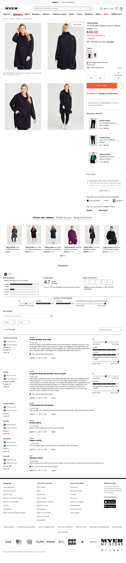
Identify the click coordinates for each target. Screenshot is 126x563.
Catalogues (7, 509)
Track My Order (8, 487)
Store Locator (42, 498)
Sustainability (75, 505)
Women (5, 18)
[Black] (89, 55)
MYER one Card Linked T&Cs (99, 527)
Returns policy (9, 527)
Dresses (18, 18)
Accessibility (41, 520)
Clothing (12, 18)
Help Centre (41, 487)
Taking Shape (92, 23)
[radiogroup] (105, 75)
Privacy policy (117, 527)
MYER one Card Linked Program (14, 513)
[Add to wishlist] (120, 85)
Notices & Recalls (43, 516)
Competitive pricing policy (26, 527)
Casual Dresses (27, 18)
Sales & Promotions (44, 513)
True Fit (6, 505)
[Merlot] (95, 55)
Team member (63, 532)
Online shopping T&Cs (46, 527)
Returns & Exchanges (10, 502)
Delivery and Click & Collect (13, 498)
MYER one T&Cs (81, 527)
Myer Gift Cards (76, 491)
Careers (73, 495)
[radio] (91, 73)
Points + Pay (7, 495)
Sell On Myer (74, 513)
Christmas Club (76, 509)
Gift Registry (41, 509)
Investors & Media (76, 502)
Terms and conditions (65, 527)
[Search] (90, 9)
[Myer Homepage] (11, 10)
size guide (120, 67)
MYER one (73, 487)
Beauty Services (42, 505)
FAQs (38, 491)
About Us (73, 498)
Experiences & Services (45, 502)
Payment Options (9, 491)
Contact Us (41, 495)
